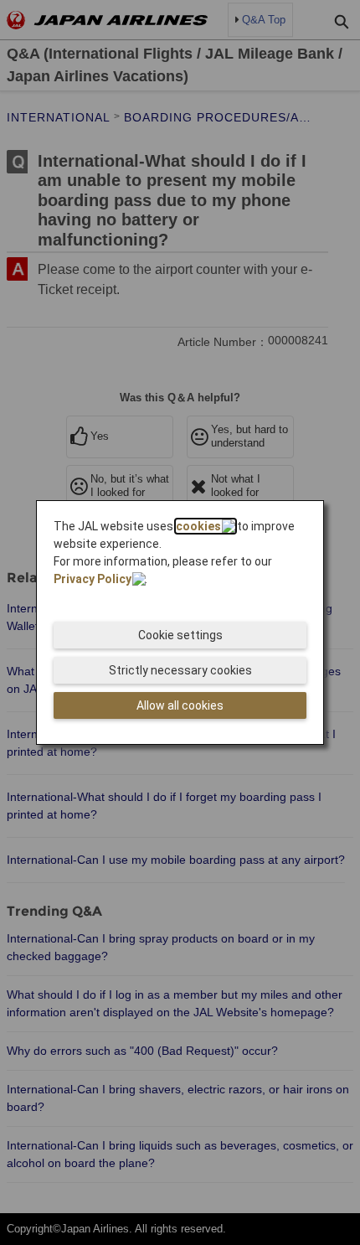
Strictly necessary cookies (180, 670)
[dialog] (180, 622)
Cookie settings (180, 635)
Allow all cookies (180, 705)
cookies (198, 526)
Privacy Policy (92, 579)
